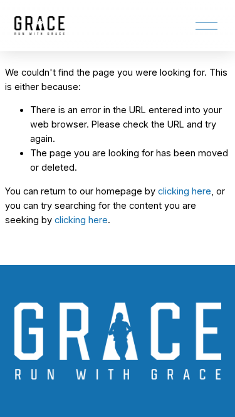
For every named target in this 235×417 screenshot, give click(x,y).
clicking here (184, 191)
